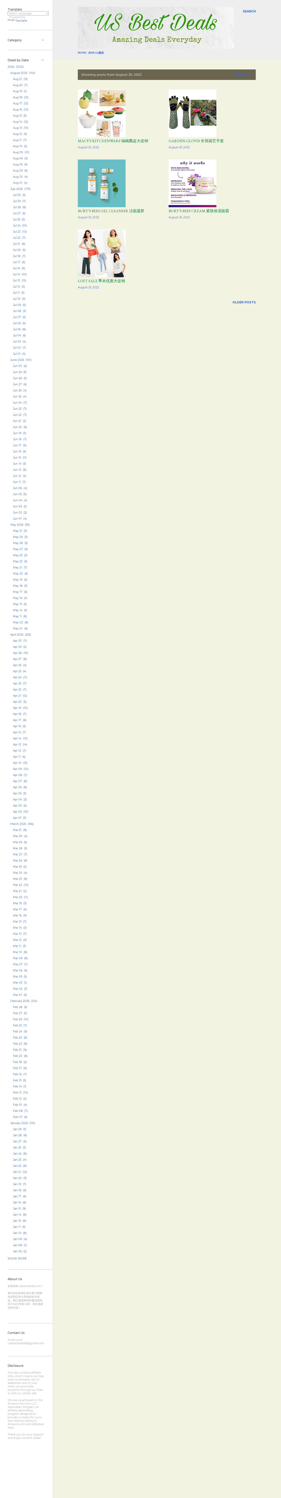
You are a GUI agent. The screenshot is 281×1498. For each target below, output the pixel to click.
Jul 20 (19, 250)
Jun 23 (19, 408)
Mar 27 (19, 854)
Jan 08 (19, 1245)
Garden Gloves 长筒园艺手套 (196, 140)
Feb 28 (19, 1007)
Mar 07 (20, 964)
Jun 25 (19, 396)
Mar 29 (19, 842)
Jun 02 (19, 512)
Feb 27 (19, 1013)
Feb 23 (19, 1037)
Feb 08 (20, 1111)
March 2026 (21, 824)
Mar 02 (19, 988)
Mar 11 (19, 946)
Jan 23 (19, 1159)
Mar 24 (19, 872)
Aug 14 (20, 121)
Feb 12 (19, 1098)
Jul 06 (19, 323)
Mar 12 (19, 940)
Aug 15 (19, 115)
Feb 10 (19, 1104)
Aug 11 (19, 140)
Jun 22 (19, 415)
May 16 (19, 598)
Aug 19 (19, 91)
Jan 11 (18, 1227)
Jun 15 (19, 457)
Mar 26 (19, 860)
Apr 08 (19, 775)
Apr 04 (19, 799)
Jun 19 (19, 433)
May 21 (19, 567)
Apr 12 (19, 750)
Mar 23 (19, 879)
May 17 (19, 592)
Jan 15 (19, 1208)
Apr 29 (19, 647)
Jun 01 (19, 518)
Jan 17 (19, 1196)
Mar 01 (19, 995)
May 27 (20, 549)
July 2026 (20, 189)
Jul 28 (19, 207)
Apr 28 (20, 653)
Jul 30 (19, 195)
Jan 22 (19, 1166)
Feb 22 (19, 1043)
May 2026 (19, 524)
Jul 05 (19, 329)
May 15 (19, 604)
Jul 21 (18, 244)
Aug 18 (20, 97)
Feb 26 (20, 1019)
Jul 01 (19, 353)
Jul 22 (19, 237)
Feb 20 (20, 1056)
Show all (243, 75)
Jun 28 (19, 378)
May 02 (20, 622)
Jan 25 (19, 1147)
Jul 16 (18, 268)
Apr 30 (19, 640)
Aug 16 (20, 109)
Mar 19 (19, 903)
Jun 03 (19, 506)
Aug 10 (19, 146)
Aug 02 (20, 176)
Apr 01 (19, 818)
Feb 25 (19, 1025)
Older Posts (244, 302)
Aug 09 (20, 152)
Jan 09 (19, 1239)
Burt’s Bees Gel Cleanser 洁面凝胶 (111, 210)
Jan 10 (19, 1233)
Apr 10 (20, 763)
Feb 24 (19, 1031)
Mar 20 (20, 897)
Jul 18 (19, 256)
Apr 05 (19, 793)
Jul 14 (19, 274)
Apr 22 (19, 689)
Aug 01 (20, 183)
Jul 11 (18, 292)
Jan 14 (19, 1214)
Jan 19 (19, 1184)
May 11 (19, 616)
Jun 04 (19, 500)
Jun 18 (19, 439)
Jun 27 (19, 384)
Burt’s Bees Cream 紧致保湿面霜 (199, 210)
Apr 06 (19, 787)
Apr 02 (20, 811)
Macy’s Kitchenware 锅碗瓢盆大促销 (113, 140)
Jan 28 (19, 1135)
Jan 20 (19, 1178)
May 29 (20, 537)
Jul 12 (18, 286)
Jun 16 (19, 451)
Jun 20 (19, 427)
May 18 (20, 585)
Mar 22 (20, 885)
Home (82, 53)
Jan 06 (19, 1251)
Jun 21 (19, 421)
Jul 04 (19, 335)
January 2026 (22, 1123)
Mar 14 (19, 927)
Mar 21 (19, 891)
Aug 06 (20, 158)
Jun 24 (19, 402)
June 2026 (20, 360)
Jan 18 (19, 1190)
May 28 (20, 543)
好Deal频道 (96, 53)
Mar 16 (19, 915)
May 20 (20, 573)
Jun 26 (19, 390)
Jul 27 (19, 213)
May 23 (20, 555)
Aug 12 (19, 134)
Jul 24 (19, 225)
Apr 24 (19, 677)
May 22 (19, 561)
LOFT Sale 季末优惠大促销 (101, 280)
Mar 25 (19, 866)
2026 (15, 66)
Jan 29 (19, 1129)
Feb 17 (19, 1068)
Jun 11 (19, 482)
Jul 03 (19, 341)
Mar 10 (19, 952)
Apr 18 (19, 714)
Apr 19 (20, 708)
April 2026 (20, 634)
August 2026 (22, 73)
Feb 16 (19, 1074)
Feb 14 (19, 1086)
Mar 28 (19, 848)
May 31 (19, 531)
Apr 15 (19, 732)
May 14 (19, 610)
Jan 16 (19, 1202)
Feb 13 (20, 1092)
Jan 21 (19, 1172)
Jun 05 (19, 494)
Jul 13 (19, 280)
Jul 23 (19, 231)
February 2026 (23, 1001)
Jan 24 (19, 1153)
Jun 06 (19, 488)
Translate (21, 20)
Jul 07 (19, 317)
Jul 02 (19, 347)
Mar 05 (19, 976)
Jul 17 (18, 262)
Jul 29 (19, 201)
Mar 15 (19, 921)
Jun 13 (19, 469)
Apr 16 (19, 726)
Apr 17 (19, 720)
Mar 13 (19, 934)
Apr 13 (19, 744)
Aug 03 (20, 170)
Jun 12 (19, 476)
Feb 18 (19, 1062)
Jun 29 (19, 372)
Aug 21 (20, 79)
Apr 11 (19, 756)
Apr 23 (19, 683)
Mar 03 (19, 982)
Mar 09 (20, 958)
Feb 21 (19, 1050)
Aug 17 (20, 103)
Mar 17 (19, 909)
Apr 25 (19, 671)
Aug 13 (20, 128)
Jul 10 (18, 299)
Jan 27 (19, 1141)
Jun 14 (19, 463)
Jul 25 (18, 219)
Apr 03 (19, 805)
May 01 (20, 628)
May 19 (19, 579)
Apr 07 (19, 781)
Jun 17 (19, 445)
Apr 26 (19, 665)
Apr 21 (19, 695)
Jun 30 (19, 366)
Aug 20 (20, 85)
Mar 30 (20, 836)
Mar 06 (19, 970)
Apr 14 (20, 738)
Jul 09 (19, 305)
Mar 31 (19, 830)
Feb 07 (20, 1117)
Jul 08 (19, 311)
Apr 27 (19, 659)
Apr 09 (20, 769)
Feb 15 (19, 1080)
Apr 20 (19, 701)
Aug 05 (20, 164)
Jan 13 (19, 1220)
